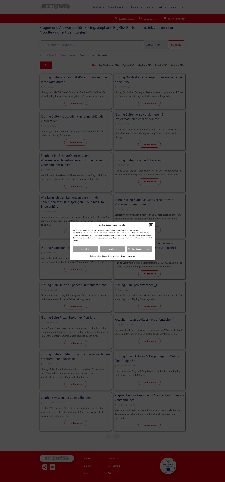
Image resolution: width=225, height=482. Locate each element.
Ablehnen (113, 249)
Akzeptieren (85, 249)
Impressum (130, 256)
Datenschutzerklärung (98, 256)
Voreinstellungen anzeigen (139, 249)
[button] (151, 225)
